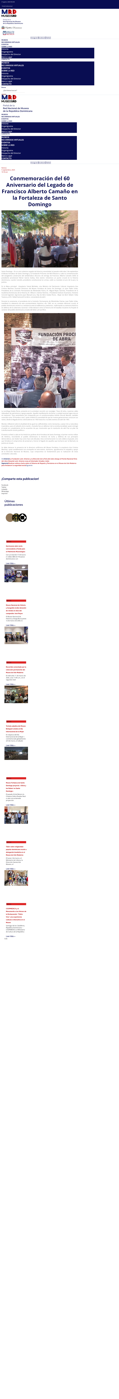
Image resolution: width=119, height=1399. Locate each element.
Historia (4, 49)
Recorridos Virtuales (10, 42)
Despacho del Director (11, 54)
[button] (39, 485)
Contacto (5, 59)
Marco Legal (6, 81)
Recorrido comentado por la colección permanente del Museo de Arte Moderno (16, 669)
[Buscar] (3, 94)
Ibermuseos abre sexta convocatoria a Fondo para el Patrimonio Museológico (15, 549)
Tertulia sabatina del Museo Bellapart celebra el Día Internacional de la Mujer (16, 729)
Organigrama (7, 51)
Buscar (3, 87)
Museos (5, 63)
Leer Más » (10, 563)
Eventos (5, 68)
